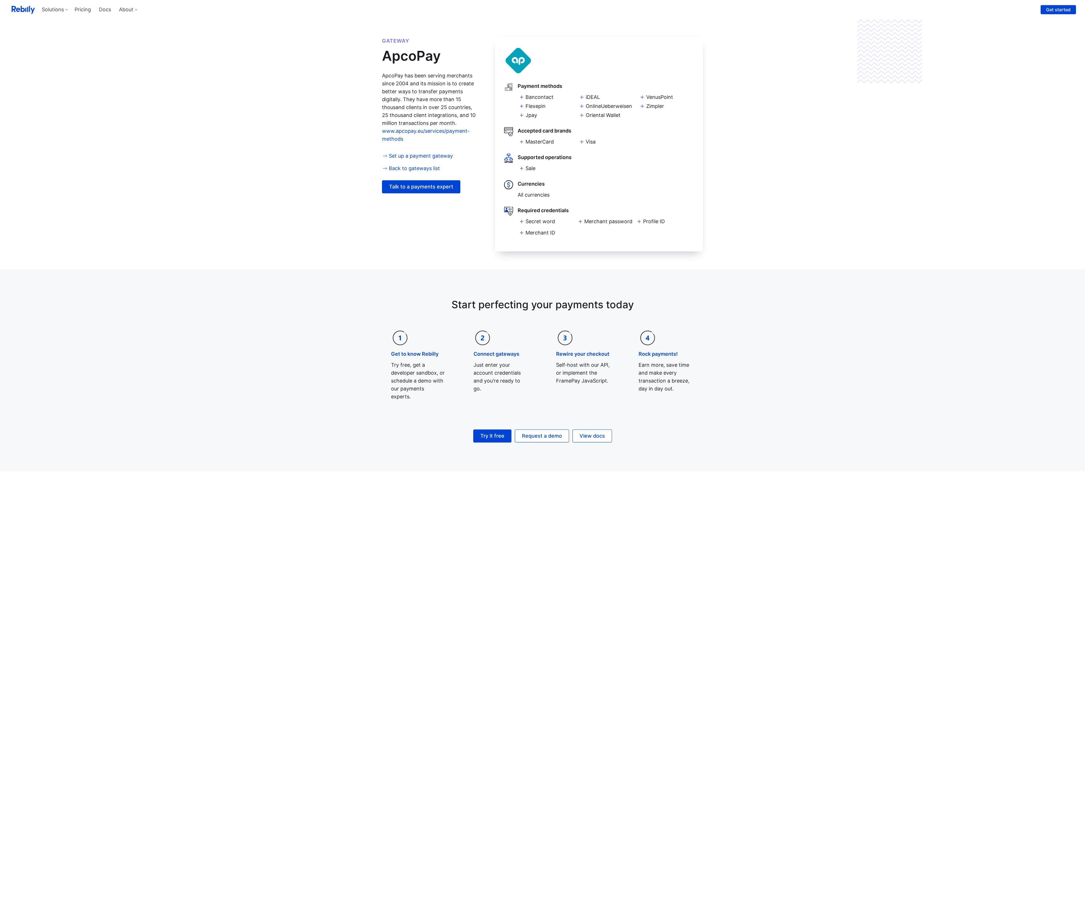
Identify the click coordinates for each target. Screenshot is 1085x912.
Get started (1058, 9)
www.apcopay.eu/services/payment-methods (426, 135)
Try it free (492, 436)
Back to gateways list (414, 168)
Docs (105, 9)
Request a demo (542, 436)
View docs (592, 436)
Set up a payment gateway (421, 156)
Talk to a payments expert (421, 187)
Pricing (83, 9)
